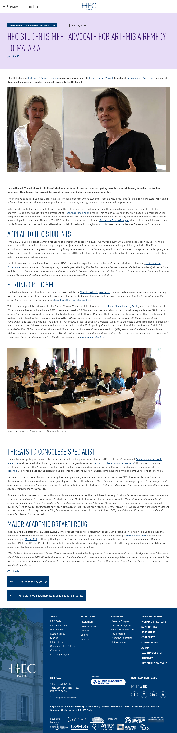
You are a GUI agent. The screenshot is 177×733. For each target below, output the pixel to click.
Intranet (147, 658)
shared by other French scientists (72, 300)
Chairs (84, 634)
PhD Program (118, 633)
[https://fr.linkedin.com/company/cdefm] (59, 727)
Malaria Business (124, 463)
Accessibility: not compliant (146, 706)
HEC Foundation (59, 625)
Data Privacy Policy (74, 706)
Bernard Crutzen (102, 463)
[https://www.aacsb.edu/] (126, 727)
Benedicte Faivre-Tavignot (114, 220)
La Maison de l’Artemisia (141, 78)
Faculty (84, 630)
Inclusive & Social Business (43, 78)
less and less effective (92, 337)
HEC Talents (56, 642)
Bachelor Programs (121, 625)
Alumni (145, 647)
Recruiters (148, 632)
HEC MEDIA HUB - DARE (144, 677)
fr (36, 6)
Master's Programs (121, 621)
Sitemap (54, 710)
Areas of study (88, 626)
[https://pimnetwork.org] (97, 720)
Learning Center (151, 652)
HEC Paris (55, 621)
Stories (54, 637)
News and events (151, 616)
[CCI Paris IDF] (108, 680)
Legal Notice (56, 706)
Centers (85, 638)
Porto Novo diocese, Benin (123, 306)
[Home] (88, 6)
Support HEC (149, 626)
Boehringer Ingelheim (77, 213)
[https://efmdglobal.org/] (145, 727)
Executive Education (121, 637)
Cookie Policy (93, 706)
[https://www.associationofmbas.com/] (103, 727)
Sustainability (57, 633)
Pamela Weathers (136, 535)
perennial (12, 470)
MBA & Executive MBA (122, 629)
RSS (127, 706)
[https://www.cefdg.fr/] (79, 727)
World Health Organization (95, 292)
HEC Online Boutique (154, 663)
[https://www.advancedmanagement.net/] (156, 720)
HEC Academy (118, 642)
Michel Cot (31, 539)
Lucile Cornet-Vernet (101, 78)
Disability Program (60, 654)
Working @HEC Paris (153, 621)
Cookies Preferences (112, 706)
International (57, 629)
